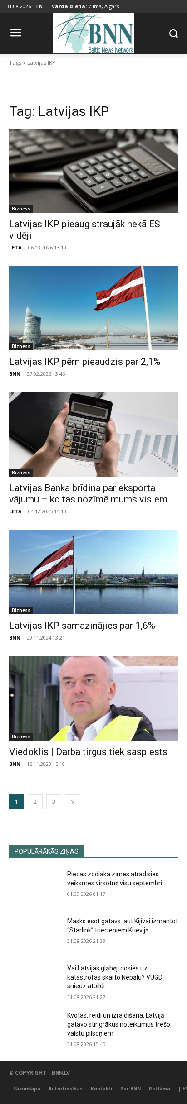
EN (39, 6)
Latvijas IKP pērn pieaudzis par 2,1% (85, 361)
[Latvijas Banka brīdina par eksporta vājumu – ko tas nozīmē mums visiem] (93, 434)
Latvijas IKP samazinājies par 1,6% (82, 625)
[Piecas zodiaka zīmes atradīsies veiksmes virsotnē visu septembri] (34, 887)
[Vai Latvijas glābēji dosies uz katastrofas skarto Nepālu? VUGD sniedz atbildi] (34, 981)
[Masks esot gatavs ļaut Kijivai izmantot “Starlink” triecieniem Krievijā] (34, 934)
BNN (14, 373)
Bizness (21, 209)
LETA (15, 247)
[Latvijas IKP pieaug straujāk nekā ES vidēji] (93, 171)
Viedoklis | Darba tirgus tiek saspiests (88, 751)
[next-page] (72, 801)
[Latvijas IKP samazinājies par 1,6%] (93, 572)
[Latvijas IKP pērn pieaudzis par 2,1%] (93, 308)
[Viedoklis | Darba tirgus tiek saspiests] (93, 698)
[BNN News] (93, 31)
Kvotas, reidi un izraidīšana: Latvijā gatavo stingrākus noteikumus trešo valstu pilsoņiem (118, 1024)
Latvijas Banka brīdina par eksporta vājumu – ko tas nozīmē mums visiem (88, 494)
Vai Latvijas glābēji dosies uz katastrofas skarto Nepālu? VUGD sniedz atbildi (114, 977)
